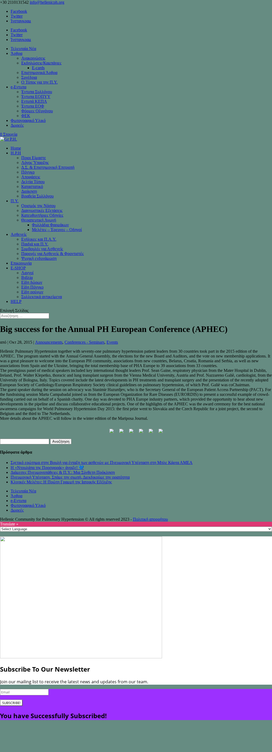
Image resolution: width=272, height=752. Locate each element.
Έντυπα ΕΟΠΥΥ (35, 96)
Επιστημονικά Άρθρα (39, 72)
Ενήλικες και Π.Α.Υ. (38, 239)
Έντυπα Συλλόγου (36, 91)
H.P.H (16, 153)
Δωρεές (17, 125)
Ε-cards (38, 67)
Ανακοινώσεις (33, 58)
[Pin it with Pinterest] (141, 433)
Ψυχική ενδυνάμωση (39, 258)
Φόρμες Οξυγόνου (37, 111)
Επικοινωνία (21, 263)
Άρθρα (16, 53)
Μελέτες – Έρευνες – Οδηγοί (57, 229)
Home (16, 148)
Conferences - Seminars (84, 342)
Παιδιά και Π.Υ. (34, 244)
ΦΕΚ (25, 115)
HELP (16, 301)
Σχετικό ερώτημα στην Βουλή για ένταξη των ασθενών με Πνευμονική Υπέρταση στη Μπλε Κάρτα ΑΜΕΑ (102, 462)
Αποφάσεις (30, 177)
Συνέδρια (29, 77)
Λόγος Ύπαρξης (35, 162)
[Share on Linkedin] (151, 433)
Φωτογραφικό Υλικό (28, 120)
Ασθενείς (19, 234)
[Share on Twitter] (121, 433)
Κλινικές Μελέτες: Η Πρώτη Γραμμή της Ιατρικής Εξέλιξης (61, 482)
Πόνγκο (28, 172)
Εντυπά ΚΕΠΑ (34, 101)
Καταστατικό (32, 186)
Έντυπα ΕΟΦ (32, 106)
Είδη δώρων (31, 282)
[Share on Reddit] (131, 433)
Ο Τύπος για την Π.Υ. (39, 82)
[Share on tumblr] (160, 433)
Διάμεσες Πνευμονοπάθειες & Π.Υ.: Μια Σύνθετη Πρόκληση (63, 472)
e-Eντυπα (18, 87)
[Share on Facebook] (111, 433)
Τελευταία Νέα (23, 48)
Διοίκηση (29, 191)
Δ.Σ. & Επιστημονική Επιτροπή (47, 167)
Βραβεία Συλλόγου (37, 196)
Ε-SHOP (18, 268)
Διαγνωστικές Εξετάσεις (41, 210)
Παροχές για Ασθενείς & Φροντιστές (52, 253)
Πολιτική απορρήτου (150, 519)
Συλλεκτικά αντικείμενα (41, 296)
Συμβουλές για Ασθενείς (42, 248)
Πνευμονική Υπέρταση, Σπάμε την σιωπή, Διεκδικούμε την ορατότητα (70, 477)
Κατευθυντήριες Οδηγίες (42, 215)
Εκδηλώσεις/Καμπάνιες (41, 63)
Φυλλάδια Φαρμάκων (50, 225)
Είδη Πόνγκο (32, 287)
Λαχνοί (27, 272)
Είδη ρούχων (32, 292)
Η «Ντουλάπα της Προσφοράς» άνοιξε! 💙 (47, 467)
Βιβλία (27, 277)
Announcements (48, 342)
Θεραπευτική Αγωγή (38, 220)
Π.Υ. (15, 201)
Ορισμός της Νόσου (38, 205)
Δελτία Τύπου (33, 181)
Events (112, 342)
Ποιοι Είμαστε (33, 157)
